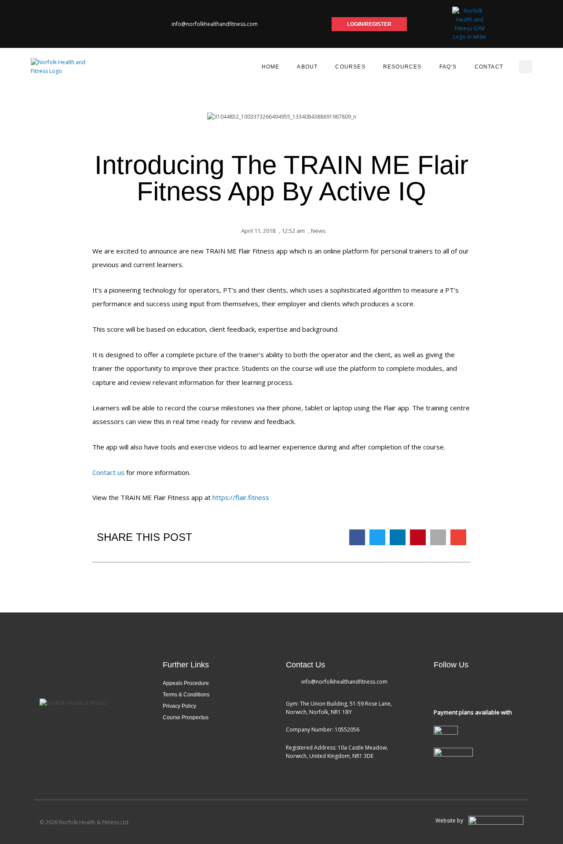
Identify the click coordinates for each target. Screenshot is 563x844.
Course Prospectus (185, 717)
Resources (402, 67)
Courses (350, 67)
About (307, 67)
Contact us (108, 472)
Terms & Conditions (186, 695)
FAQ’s (448, 67)
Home (271, 67)
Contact (489, 67)
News (318, 231)
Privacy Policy (179, 706)
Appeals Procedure (186, 683)
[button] (525, 66)
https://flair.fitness (240, 497)
